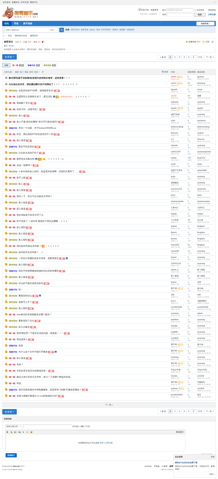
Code (27, 432)
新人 (21, 115)
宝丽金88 (130, 30)
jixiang (174, 239)
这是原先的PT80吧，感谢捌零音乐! (36, 90)
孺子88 (174, 288)
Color (11, 432)
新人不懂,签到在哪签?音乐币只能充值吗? (37, 121)
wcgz (173, 176)
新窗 (166, 72)
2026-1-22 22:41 (203, 278)
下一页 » (109, 405)
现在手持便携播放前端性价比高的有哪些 (39, 271)
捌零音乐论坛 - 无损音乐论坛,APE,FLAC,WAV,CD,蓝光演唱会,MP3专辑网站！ (3, 35)
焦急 (21, 345)
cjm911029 (175, 152)
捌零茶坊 (34, 36)
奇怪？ (20, 364)
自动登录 (200, 10)
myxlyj (173, 158)
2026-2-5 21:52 (203, 247)
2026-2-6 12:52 (203, 228)
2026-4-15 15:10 (203, 141)
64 (189, 96)
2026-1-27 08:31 (203, 253)
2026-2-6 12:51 (203, 241)
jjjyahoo (200, 77)
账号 (164, 10)
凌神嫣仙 (175, 183)
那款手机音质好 (26, 146)
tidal (98, 30)
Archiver (148, 466)
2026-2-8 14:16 (203, 222)
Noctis (11, 46)
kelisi (173, 195)
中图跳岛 (201, 382)
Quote (23, 432)
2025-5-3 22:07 (203, 79)
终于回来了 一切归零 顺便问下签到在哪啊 (37, 221)
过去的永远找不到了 (29, 152)
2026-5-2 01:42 (203, 129)
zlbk (172, 295)
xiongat (174, 326)
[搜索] (61, 30)
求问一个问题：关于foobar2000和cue (37, 128)
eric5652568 (176, 307)
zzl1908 (200, 376)
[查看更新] (42, 72)
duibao (174, 226)
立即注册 (212, 14)
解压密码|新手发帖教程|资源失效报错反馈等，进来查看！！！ (39, 78)
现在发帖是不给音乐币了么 (30, 215)
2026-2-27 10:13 (203, 197)
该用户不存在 (176, 170)
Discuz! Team (17, 469)
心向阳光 (175, 338)
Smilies (31, 432)
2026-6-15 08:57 (203, 104)
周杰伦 (115, 30)
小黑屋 (164, 466)
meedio (174, 376)
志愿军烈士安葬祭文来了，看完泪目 (34, 96)
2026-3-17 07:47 (203, 179)
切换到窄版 (214, 2)
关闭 (213, 457)
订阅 (207, 42)
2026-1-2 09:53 (203, 297)
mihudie (174, 145)
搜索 (52, 30)
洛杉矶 (174, 96)
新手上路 (21, 177)
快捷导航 (205, 23)
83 (189, 83)
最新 (17, 72)
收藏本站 (15, 2)
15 (189, 251)
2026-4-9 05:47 (203, 160)
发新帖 (8, 57)
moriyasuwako (177, 201)
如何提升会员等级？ (29, 252)
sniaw (199, 89)
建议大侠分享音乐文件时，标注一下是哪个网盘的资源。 (44, 377)
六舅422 (174, 207)
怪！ (21, 289)
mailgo (174, 214)
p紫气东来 (175, 114)
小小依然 (175, 220)
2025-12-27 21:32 (204, 309)
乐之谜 (200, 220)
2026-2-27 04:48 (203, 204)
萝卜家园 (201, 270)
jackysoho (201, 189)
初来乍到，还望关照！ (28, 109)
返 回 (164, 57)
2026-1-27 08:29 (203, 259)
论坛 (6, 23)
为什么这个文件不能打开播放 (33, 351)
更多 (36, 72)
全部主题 (8, 72)
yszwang (201, 102)
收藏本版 (194, 42)
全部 (6, 65)
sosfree (200, 133)
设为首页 (7, 2)
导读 (16, 23)
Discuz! (16, 466)
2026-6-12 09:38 (203, 110)
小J (172, 139)
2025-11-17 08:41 (204, 384)
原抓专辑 (84, 30)
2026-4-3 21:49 (203, 166)
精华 (31, 72)
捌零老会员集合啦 (25, 159)
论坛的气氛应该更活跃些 (31, 283)
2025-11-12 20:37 (204, 391)
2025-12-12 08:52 (204, 334)
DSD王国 (25, 2)
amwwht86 (202, 170)
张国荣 (122, 30)
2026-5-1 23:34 (203, 135)
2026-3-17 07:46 (203, 185)
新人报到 (21, 227)
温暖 (199, 96)
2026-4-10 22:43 (203, 154)
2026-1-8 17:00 (203, 291)
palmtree (175, 319)
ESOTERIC (106, 30)
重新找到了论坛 (26, 320)
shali (173, 120)
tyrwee (174, 257)
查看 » (212, 474)
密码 (164, 14)
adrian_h (175, 270)
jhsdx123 (201, 158)
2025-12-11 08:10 (204, 359)
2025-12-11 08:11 (204, 353)
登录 (102, 443)
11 (62, 159)
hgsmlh (174, 89)
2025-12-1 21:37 (203, 378)
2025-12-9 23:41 (203, 372)
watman (174, 388)
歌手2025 (75, 30)
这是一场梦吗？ (24, 165)
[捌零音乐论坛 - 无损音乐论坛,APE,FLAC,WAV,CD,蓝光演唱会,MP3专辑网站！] (20, 12)
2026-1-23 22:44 (203, 272)
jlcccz (173, 301)
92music (174, 133)
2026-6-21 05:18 (203, 98)
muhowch (201, 120)
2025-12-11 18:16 (204, 347)
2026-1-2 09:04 (203, 303)
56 (189, 245)
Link (19, 432)
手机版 (157, 466)
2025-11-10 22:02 (204, 397)
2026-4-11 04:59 (203, 148)
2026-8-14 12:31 (203, 92)
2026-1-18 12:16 (203, 284)
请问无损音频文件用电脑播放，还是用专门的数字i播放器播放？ (50, 389)
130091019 (176, 263)
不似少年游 (175, 370)
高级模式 (180, 432)
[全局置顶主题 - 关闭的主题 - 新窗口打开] (6, 78)
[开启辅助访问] (211, 2)
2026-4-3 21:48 (203, 172)
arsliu (173, 164)
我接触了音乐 (23, 103)
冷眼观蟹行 (202, 301)
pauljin (174, 108)
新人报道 (21, 140)
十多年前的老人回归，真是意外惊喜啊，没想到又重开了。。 (49, 171)
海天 (199, 395)
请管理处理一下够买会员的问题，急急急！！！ (40, 333)
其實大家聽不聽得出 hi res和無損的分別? (37, 396)
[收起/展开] (212, 42)
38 (189, 220)
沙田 (199, 282)
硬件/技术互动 (21, 36)
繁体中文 (34, 2)
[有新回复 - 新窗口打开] (6, 91)
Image (15, 432)
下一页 (209, 57)
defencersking (177, 127)
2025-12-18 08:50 (204, 316)
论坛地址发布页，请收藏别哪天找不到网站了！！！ (34, 84)
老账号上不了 (25, 302)
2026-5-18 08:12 (203, 117)
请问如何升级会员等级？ (29, 246)
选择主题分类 (12, 426)
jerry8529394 (177, 395)
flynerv (174, 232)
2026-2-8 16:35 (203, 216)
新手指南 (27, 23)
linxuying (201, 83)
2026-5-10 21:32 (203, 123)
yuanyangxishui (204, 152)
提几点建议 (24, 327)
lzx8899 (174, 332)
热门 (22, 72)
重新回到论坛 (25, 295)
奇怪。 (20, 383)
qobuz (92, 30)
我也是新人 (22, 339)
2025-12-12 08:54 (204, 322)
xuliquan (174, 102)
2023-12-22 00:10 (204, 85)
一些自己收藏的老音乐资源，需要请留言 (39, 258)
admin (173, 77)
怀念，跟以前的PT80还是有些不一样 (35, 134)
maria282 (175, 245)
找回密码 (212, 10)
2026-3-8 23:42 (203, 191)
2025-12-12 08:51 (204, 340)
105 (189, 158)
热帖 (26, 72)
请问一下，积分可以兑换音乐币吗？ (34, 196)
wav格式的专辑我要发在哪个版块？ (34, 314)
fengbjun (201, 226)
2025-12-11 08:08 (204, 366)
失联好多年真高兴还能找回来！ (32, 370)
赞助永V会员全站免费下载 (186, 462)
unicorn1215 (176, 189)
